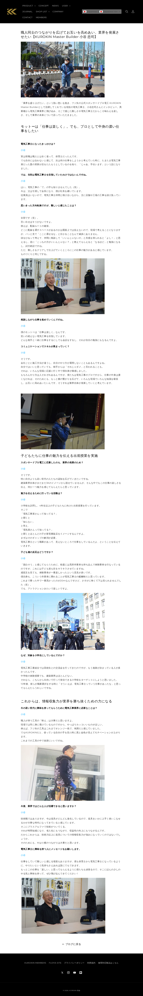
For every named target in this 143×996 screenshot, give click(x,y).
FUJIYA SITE (55, 963)
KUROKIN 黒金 (74, 990)
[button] (29, 6)
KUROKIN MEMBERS (35, 963)
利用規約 (91, 963)
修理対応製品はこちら (108, 963)
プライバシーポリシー (74, 963)
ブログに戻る (73, 944)
